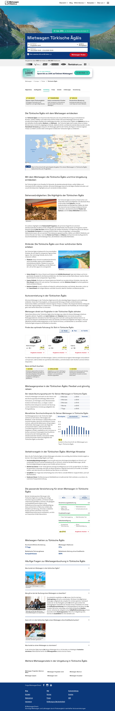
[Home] (12, 3)
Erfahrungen (67, 90)
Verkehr (59, 90)
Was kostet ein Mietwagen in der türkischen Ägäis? (42, 568)
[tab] (64, 330)
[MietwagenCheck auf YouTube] (51, 685)
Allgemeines (28, 90)
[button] (59, 145)
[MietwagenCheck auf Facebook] (44, 685)
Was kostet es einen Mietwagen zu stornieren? (41, 645)
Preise (53, 90)
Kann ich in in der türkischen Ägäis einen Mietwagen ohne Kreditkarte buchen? (52, 620)
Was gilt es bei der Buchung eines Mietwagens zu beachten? (45, 593)
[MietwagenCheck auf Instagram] (47, 685)
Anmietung (46, 90)
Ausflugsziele (37, 90)
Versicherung (76, 90)
